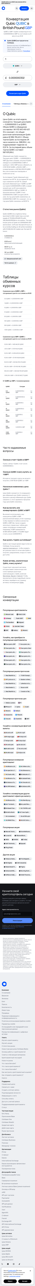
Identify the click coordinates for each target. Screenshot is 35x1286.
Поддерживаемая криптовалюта (13, 1104)
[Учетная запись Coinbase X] (2, 1264)
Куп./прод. (5, 1113)
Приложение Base (8, 1116)
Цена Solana (6, 1242)
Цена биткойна (7, 1236)
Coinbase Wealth (8, 1122)
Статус (4, 1107)
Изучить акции (7, 1043)
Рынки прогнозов (8, 1131)
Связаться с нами (8, 1087)
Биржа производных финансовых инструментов (13, 1165)
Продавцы (5, 1013)
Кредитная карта (8, 1125)
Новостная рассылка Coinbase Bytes (15, 1049)
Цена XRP (5, 1245)
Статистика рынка (8, 1046)
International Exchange (10, 1161)
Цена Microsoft (7, 1257)
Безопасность (7, 1007)
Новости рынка (7, 1060)
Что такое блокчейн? (9, 1069)
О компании (6, 993)
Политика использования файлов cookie (16, 1021)
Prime (4, 1152)
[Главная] (3, 8)
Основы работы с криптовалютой (13, 1052)
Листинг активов (8, 1137)
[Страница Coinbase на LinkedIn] (8, 1264)
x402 (3, 1192)
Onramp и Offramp (8, 1189)
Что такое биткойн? (9, 1063)
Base (3, 1178)
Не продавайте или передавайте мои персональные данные (15, 1028)
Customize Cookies (14, 1276)
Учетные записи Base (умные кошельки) (16, 1186)
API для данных (7, 1204)
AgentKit (5, 1212)
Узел (3, 1210)
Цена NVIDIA (6, 1251)
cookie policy (12, 1270)
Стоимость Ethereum (9, 1239)
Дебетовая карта (8, 1128)
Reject (10, 1281)
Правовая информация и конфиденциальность (10, 1017)
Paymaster (6, 1198)
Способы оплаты (8, 1099)
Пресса (4, 1004)
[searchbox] (17, 84)
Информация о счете (9, 1096)
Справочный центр (8, 1084)
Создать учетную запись (10, 1090)
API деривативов (8, 1230)
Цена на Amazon (7, 1260)
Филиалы (5, 998)
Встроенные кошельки (10, 1183)
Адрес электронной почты (10, 909)
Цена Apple (6, 1254)
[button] (32, 8)
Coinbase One (7, 1119)
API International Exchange (11, 1224)
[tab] (6, 103)
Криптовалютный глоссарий (12, 1058)
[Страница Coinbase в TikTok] (19, 1264)
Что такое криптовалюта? (11, 1066)
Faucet (4, 1218)
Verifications (6, 1207)
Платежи (5, 1143)
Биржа (4, 1158)
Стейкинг (5, 1155)
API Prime (5, 1227)
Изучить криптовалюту (10, 1040)
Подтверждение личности (11, 1093)
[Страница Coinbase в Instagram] (13, 1264)
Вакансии (5, 996)
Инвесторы (6, 1010)
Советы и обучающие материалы (13, 1055)
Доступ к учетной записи (11, 1101)
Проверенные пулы (8, 1169)
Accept (24, 1281)
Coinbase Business (8, 1140)
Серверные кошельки (9, 1181)
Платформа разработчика (11, 1175)
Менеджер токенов (8, 1146)
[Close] (30, 1271)
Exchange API (6, 1221)
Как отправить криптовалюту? (12, 1075)
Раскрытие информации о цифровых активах (15, 1033)
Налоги (4, 1078)
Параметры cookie (8, 1024)
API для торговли (8, 1195)
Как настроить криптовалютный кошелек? (17, 1072)
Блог (3, 1001)
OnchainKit (6, 1201)
